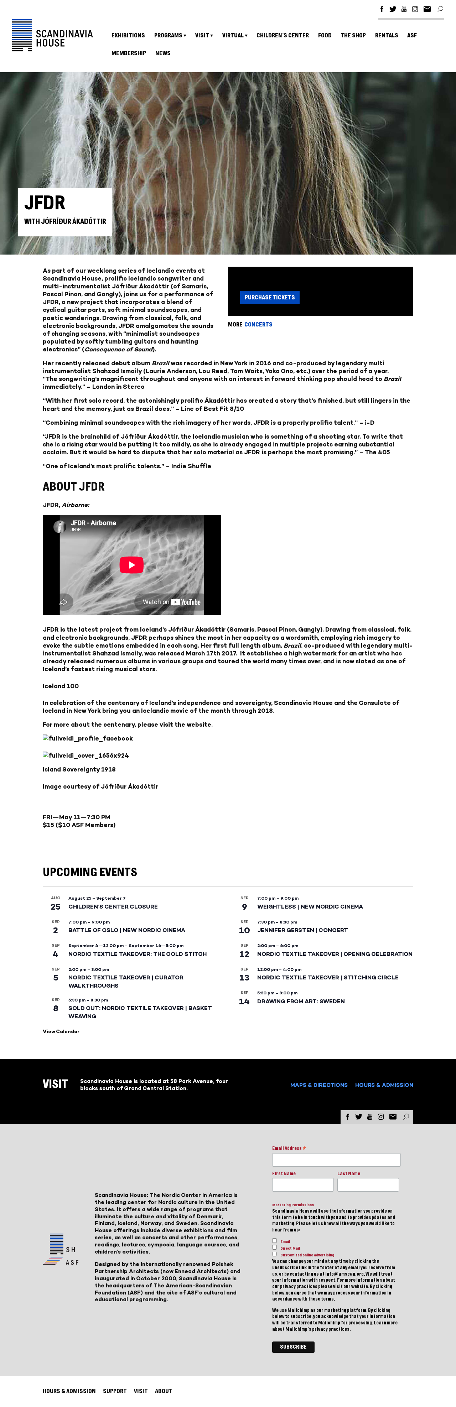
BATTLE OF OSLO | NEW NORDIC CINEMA (126, 930)
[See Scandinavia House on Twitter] (393, 10)
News (163, 53)
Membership (129, 53)
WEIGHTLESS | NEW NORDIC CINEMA (310, 906)
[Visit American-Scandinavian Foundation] (60, 1262)
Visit (202, 35)
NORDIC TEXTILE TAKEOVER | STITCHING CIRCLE (328, 977)
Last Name (348, 1173)
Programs (168, 35)
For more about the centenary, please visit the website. (128, 724)
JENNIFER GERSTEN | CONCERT (302, 930)
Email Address (289, 1149)
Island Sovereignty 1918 (79, 769)
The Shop (353, 35)
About (163, 1391)
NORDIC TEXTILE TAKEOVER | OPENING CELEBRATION (335, 954)
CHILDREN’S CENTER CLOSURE (113, 906)
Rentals (386, 35)
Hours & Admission (384, 1085)
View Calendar (61, 1032)
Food (325, 35)
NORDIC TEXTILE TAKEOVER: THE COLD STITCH (137, 954)
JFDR (51, 629)
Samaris (241, 629)
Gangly (309, 629)
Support (115, 1391)
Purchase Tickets (270, 297)
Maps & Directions (319, 1085)
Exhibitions (128, 35)
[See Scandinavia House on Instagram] (415, 10)
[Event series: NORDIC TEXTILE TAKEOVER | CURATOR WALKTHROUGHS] (112, 969)
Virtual (233, 35)
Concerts (258, 324)
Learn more (386, 1322)
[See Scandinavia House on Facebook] (381, 10)
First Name (284, 1173)
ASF (412, 35)
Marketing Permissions (293, 1205)
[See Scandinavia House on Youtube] (404, 10)
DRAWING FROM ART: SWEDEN (301, 1001)
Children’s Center (282, 35)
